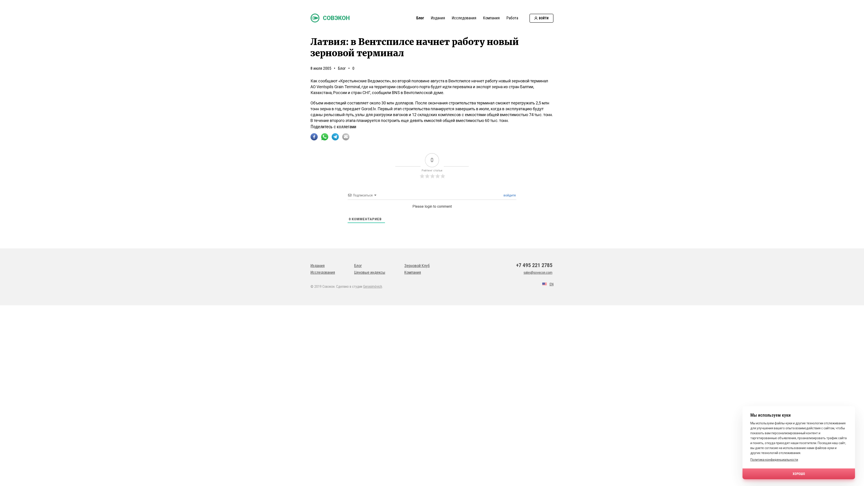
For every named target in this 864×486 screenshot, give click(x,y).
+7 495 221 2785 (534, 265)
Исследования (464, 18)
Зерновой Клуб (417, 265)
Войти (544, 18)
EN (551, 284)
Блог (420, 18)
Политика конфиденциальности (774, 459)
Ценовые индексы (369, 272)
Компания (491, 18)
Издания (438, 18)
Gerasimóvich (372, 286)
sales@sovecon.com (538, 272)
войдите (509, 195)
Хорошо (799, 474)
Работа (512, 18)
